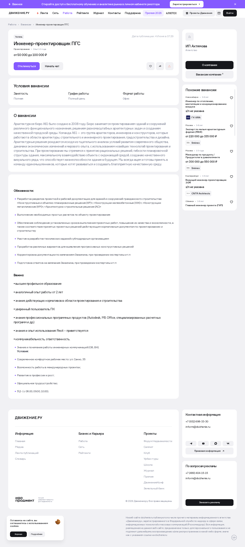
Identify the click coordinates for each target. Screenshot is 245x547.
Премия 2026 (153, 13)
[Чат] (219, 13)
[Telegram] (191, 443)
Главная (20, 441)
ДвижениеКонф (153, 482)
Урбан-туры (151, 458)
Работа (67, 13)
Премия (148, 476)
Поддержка (132, 13)
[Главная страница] (19, 13)
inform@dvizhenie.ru (198, 426)
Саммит (148, 447)
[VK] (228, 443)
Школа (148, 464)
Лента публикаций (26, 453)
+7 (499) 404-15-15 (197, 473)
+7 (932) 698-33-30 (197, 421)
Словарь (20, 458)
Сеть (55, 13)
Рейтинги (83, 13)
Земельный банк (154, 488)
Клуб (147, 453)
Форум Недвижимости (158, 441)
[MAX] (215, 443)
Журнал (98, 13)
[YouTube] (203, 443)
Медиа (19, 447)
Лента (44, 13)
